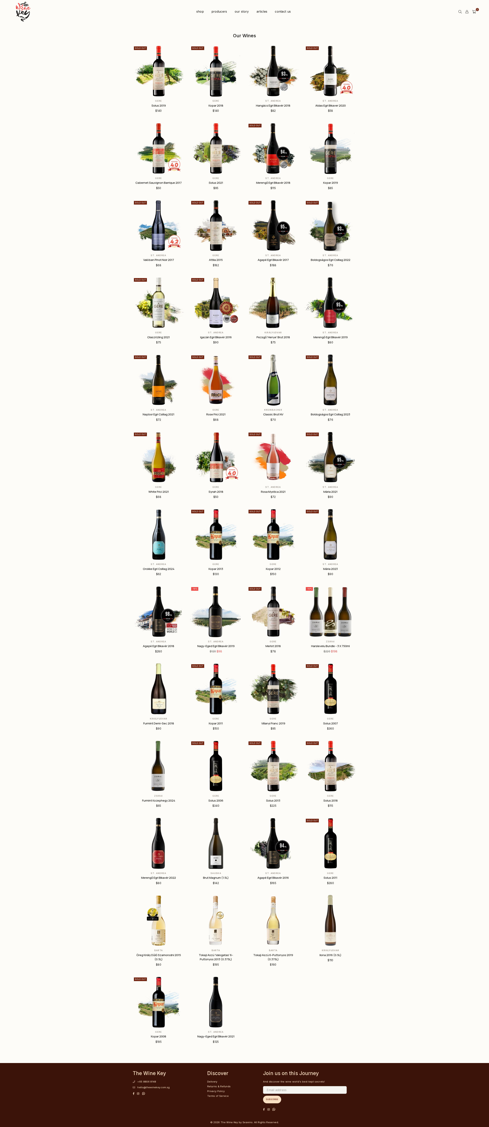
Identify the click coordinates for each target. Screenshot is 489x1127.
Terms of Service (218, 1095)
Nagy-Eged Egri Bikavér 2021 (216, 1036)
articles (262, 11)
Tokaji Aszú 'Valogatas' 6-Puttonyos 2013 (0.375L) (216, 957)
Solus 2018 (330, 801)
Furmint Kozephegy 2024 (158, 801)
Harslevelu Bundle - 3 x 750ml (330, 646)
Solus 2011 (330, 878)
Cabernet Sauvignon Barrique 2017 (158, 183)
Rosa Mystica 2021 (273, 492)
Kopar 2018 (216, 106)
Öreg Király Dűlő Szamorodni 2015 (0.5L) (158, 957)
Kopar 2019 (330, 183)
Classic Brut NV (273, 414)
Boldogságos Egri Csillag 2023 (330, 414)
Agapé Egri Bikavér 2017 (273, 260)
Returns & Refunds (219, 1086)
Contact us (283, 11)
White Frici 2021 (158, 492)
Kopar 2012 (273, 569)
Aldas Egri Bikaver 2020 (330, 106)
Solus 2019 (158, 106)
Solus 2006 (215, 801)
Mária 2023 (330, 569)
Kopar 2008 (158, 1036)
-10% (309, 588)
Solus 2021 (216, 183)
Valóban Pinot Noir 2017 (158, 260)
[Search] (460, 11)
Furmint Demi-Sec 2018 (158, 723)
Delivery (212, 1081)
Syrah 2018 (216, 492)
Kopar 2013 (216, 569)
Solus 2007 (330, 723)
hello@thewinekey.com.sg (153, 1087)
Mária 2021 (330, 492)
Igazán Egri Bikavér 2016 (216, 337)
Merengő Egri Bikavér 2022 (158, 878)
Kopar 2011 (216, 723)
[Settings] (467, 11)
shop (200, 11)
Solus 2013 (273, 801)
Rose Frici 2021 (216, 414)
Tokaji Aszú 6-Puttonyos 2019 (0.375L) (273, 957)
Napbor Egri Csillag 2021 (158, 414)
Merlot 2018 (273, 646)
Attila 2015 (216, 260)
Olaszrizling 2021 (158, 337)
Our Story (242, 11)
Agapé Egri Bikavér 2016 (273, 878)
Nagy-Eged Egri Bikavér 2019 (216, 646)
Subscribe (272, 1099)
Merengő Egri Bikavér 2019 (330, 337)
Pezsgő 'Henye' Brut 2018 (273, 337)
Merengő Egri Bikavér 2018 (273, 183)
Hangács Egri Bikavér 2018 (273, 106)
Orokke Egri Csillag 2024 (158, 569)
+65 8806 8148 (146, 1081)
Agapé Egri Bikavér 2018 (158, 646)
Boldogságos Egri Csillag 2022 (330, 260)
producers (219, 11)
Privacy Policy (216, 1091)
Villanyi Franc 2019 (273, 723)
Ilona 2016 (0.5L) (330, 955)
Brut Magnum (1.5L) (216, 878)
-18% (194, 588)
